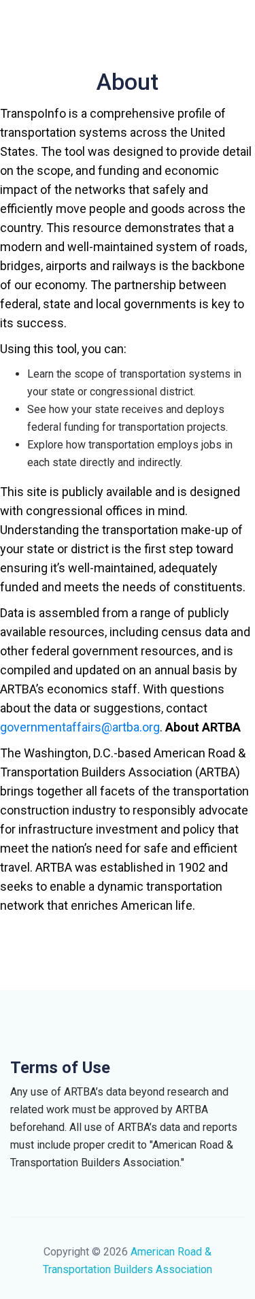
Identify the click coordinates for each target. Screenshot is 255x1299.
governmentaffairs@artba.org (80, 727)
